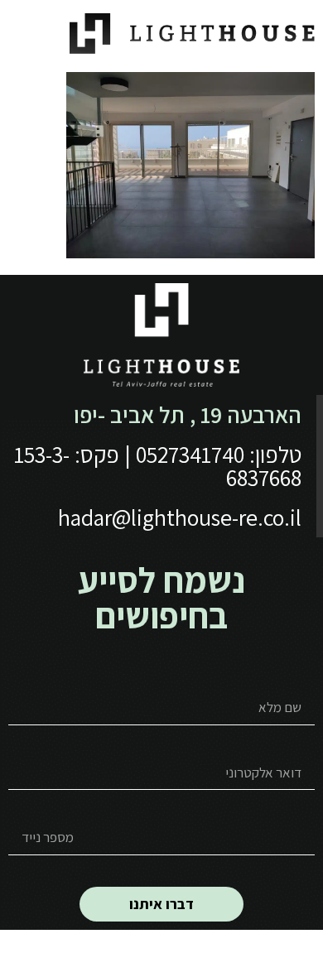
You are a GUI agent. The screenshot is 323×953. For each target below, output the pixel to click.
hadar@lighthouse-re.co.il (179, 517)
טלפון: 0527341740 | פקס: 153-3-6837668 (157, 466)
